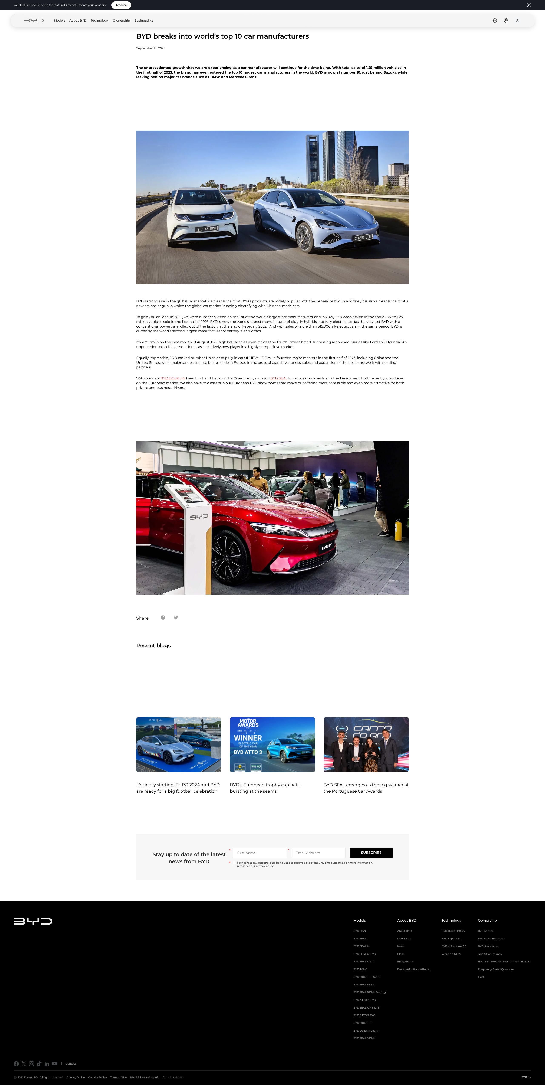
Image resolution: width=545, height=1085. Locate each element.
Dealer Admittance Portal (413, 969)
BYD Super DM (451, 938)
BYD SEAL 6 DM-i (364, 984)
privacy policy (265, 865)
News (400, 946)
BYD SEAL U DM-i (364, 953)
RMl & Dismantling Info (144, 1077)
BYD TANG (360, 969)
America (121, 5)
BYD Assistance (488, 946)
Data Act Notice (173, 1077)
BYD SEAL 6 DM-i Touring (369, 992)
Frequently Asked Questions (496, 969)
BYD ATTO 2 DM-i (364, 999)
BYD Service (485, 930)
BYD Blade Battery (453, 930)
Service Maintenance (491, 938)
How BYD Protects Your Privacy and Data (504, 961)
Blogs (400, 953)
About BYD (77, 20)
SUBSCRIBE (371, 853)
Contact (71, 1063)
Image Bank (405, 961)
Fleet (481, 976)
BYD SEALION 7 (363, 961)
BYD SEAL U (361, 946)
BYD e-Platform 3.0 (454, 946)
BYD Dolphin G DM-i (366, 1030)
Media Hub (404, 938)
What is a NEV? (451, 953)
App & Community (490, 953)
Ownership (121, 20)
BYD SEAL (278, 378)
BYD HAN (359, 930)
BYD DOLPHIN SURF (366, 976)
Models (59, 20)
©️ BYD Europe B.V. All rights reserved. (38, 1077)
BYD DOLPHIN (173, 378)
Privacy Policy (76, 1077)
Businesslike (143, 20)
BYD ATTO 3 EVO (364, 1015)
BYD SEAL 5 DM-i (364, 1038)
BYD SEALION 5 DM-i (366, 1007)
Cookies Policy (97, 1077)
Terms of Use (118, 1077)
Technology (100, 20)
